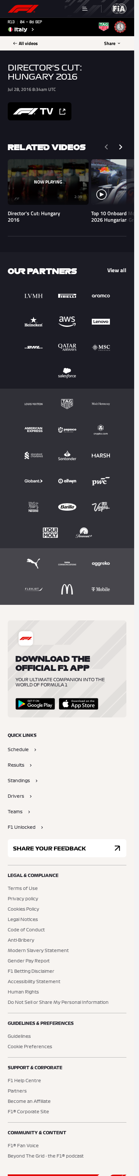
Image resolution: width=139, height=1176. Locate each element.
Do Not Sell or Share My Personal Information (58, 1002)
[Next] (120, 147)
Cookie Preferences (30, 1047)
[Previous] (106, 147)
